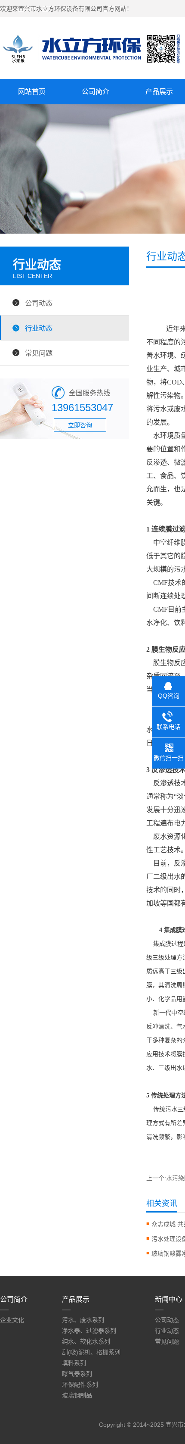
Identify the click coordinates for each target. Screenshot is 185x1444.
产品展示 (75, 1299)
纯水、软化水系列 (86, 1341)
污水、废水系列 (83, 1319)
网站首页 (32, 91)
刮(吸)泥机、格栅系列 (91, 1352)
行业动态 (38, 328)
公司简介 (95, 91)
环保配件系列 (80, 1384)
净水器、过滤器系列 (89, 1330)
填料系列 (74, 1363)
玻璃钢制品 (77, 1395)
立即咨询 (80, 425)
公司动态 (38, 303)
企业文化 (12, 1319)
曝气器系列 (77, 1373)
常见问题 (38, 353)
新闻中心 (168, 1299)
